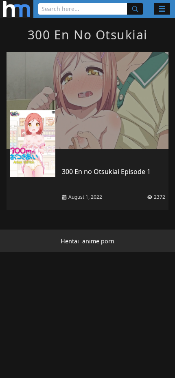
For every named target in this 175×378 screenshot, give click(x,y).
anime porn (98, 241)
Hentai (70, 241)
